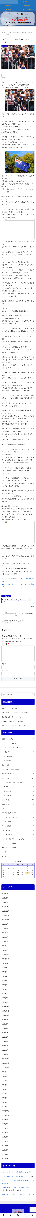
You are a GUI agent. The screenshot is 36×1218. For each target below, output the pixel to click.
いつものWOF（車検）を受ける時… (12, 1172)
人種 (4, 599)
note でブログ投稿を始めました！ (12, 708)
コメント (5, 644)
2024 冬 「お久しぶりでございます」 (13, 721)
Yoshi (28, 1172)
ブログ (5, 602)
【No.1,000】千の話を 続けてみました (13, 1194)
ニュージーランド (25, 599)
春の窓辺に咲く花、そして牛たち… (13, 717)
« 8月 (3, 881)
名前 (3, 664)
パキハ (16, 599)
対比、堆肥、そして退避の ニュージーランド (16, 712)
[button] (32, 694)
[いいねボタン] (3, 75)
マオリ (10, 599)
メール (4, 670)
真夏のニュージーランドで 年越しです (14, 725)
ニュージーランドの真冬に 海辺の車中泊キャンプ (16, 1180)
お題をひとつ (7, 596)
